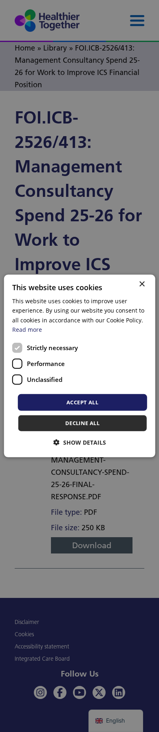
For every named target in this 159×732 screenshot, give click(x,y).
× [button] (142, 284)
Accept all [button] (82, 402)
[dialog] (79, 366)
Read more (27, 329)
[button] (79, 442)
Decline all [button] (82, 423)
